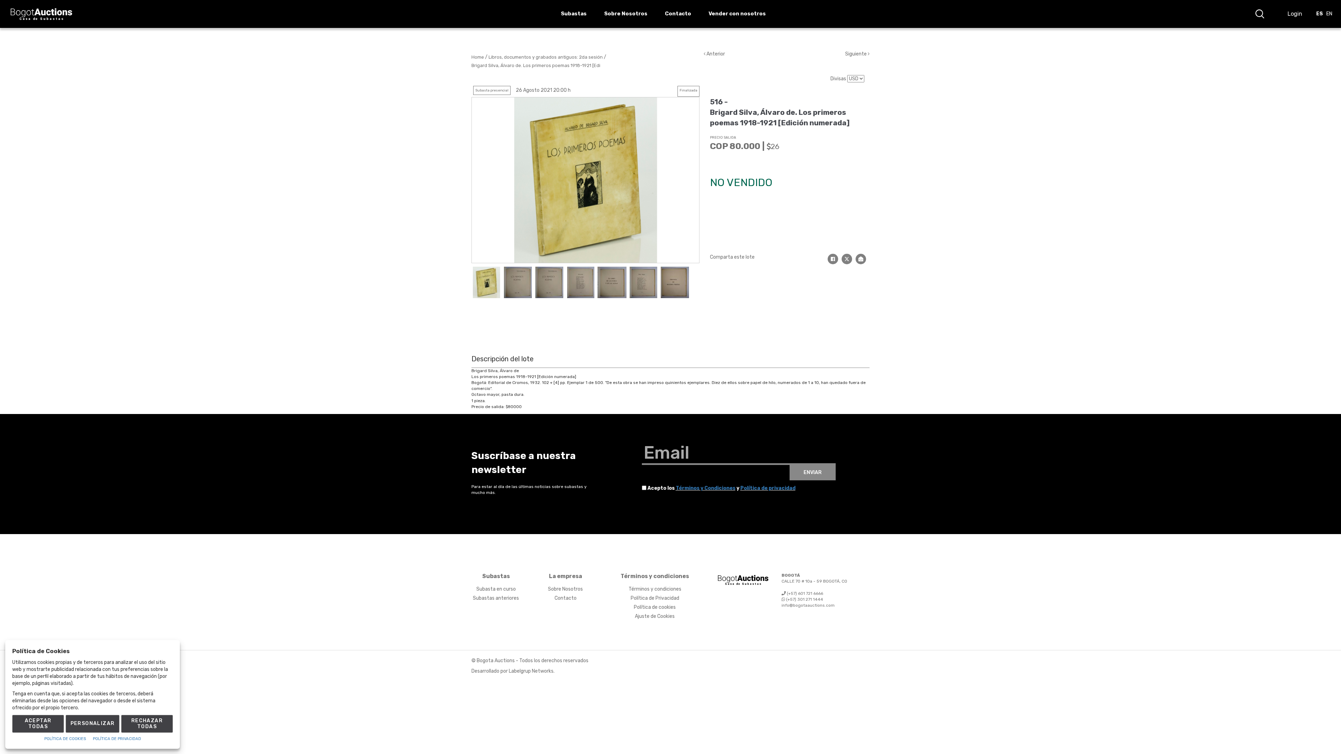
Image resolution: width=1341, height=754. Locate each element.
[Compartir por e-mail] (861, 259)
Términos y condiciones (655, 589)
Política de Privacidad (655, 598)
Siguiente (856, 54)
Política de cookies (655, 607)
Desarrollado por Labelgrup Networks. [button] (513, 671)
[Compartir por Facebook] (833, 259)
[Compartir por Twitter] (847, 259)
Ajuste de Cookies (655, 616)
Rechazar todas (147, 724)
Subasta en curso (496, 589)
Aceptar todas (38, 724)
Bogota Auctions (496, 661)
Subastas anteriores (496, 598)
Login (1295, 13)
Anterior (715, 54)
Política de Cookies (65, 739)
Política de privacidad (768, 488)
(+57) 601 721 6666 (804, 593)
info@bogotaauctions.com (808, 605)
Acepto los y (721, 488)
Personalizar (93, 723)
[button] (1259, 14)
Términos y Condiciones (705, 488)
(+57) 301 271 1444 (804, 599)
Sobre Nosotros (565, 589)
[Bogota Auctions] (41, 14)
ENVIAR (813, 472)
